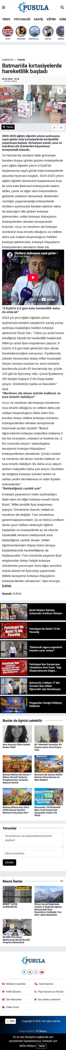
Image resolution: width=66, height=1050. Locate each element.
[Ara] (62, 8)
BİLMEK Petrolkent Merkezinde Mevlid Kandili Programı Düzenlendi (16, 940)
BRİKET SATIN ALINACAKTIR (10, 905)
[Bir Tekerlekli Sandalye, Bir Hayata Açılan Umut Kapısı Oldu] (48, 733)
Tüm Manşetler (14, 999)
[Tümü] (61, 881)
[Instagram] (36, 972)
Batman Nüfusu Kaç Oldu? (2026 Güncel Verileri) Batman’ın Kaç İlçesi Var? (16, 810)
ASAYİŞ (38, 19)
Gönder (9, 862)
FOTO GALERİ (22, 19)
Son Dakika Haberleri (49, 999)
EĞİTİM (51, 19)
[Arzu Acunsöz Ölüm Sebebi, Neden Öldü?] (17, 733)
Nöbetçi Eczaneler (16, 983)
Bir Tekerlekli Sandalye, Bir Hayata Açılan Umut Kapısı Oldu (48, 747)
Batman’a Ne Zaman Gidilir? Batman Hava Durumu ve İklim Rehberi (48, 777)
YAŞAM (21, 59)
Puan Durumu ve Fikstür (50, 991)
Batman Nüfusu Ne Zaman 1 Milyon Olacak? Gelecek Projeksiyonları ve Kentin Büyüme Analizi (17, 778)
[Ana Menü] (3, 7)
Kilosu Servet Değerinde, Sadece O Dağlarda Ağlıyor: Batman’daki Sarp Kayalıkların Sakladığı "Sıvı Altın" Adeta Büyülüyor (48, 909)
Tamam (41, 1046)
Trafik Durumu (13, 991)
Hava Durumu (46, 983)
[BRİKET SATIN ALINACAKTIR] (17, 894)
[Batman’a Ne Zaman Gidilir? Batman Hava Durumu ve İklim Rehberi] (48, 763)
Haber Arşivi (12, 1007)
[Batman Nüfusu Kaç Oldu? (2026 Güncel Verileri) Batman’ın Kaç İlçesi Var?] (17, 796)
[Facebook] (24, 972)
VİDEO (6, 19)
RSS (11, 1021)
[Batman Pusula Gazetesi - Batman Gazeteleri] (33, 7)
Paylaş (9, 127)
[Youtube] (42, 972)
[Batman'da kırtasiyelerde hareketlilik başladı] (33, 104)
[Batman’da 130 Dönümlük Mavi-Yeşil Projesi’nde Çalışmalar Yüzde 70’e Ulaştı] (48, 796)
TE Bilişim (41, 1031)
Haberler (7, 59)
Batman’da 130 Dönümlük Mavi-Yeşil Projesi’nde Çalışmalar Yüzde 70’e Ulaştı (47, 811)
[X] (30, 972)
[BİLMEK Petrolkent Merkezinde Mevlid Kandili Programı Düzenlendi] (17, 927)
